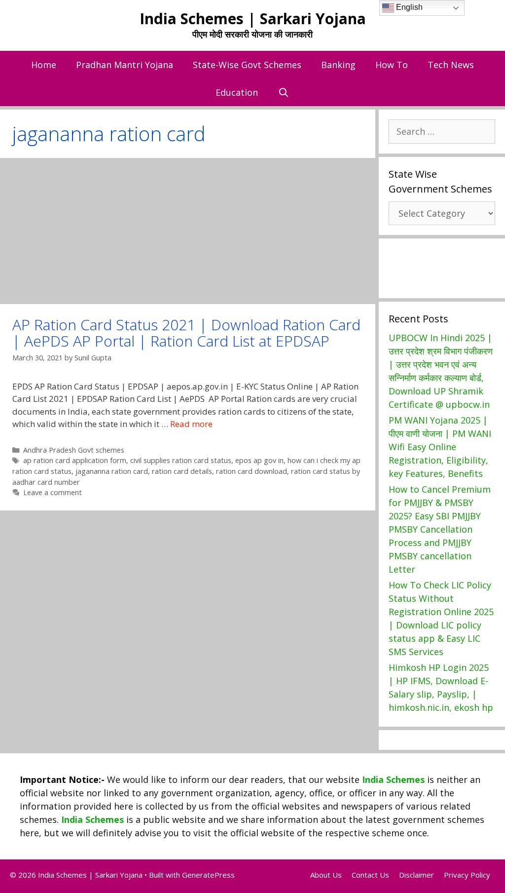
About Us (326, 875)
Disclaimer (416, 875)
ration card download (251, 471)
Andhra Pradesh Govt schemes (73, 450)
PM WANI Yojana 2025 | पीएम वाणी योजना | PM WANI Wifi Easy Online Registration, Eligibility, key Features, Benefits (440, 446)
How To (391, 65)
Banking (338, 65)
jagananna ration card (111, 471)
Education (237, 92)
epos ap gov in (259, 460)
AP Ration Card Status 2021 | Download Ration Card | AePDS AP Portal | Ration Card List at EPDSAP (186, 332)
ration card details (182, 471)
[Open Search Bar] (283, 92)
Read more (191, 423)
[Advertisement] (187, 231)
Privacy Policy (467, 875)
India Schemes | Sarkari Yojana (253, 18)
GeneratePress (208, 875)
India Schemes (393, 779)
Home (43, 65)
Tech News (451, 65)
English (408, 7)
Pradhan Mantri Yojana (124, 65)
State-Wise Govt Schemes (247, 65)
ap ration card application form (74, 460)
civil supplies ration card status (180, 460)
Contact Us (370, 875)
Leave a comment (52, 492)
